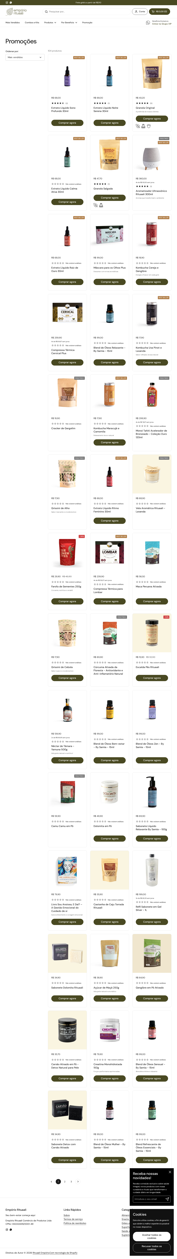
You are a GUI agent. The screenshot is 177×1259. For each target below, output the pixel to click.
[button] (159, 11)
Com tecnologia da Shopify (63, 1252)
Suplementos (128, 1235)
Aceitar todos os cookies (151, 1236)
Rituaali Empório (41, 1252)
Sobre (67, 1215)
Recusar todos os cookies (152, 1248)
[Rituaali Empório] (16, 12)
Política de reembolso (75, 1223)
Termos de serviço (73, 1219)
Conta (142, 11)
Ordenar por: (12, 51)
